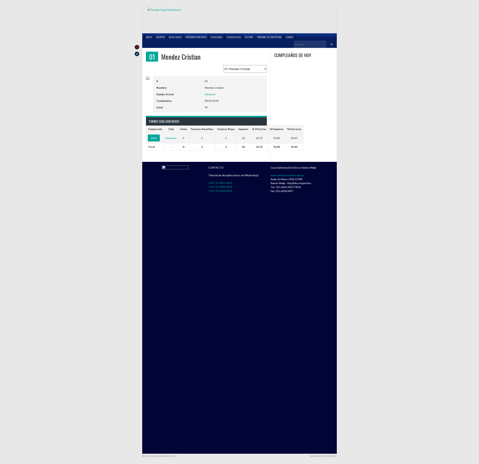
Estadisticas (234, 37)
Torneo (289, 37)
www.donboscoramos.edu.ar (287, 175)
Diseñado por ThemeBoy (323, 456)
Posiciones (216, 37)
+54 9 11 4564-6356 (220, 190)
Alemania (210, 94)
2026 (154, 138)
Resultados (175, 37)
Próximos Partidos (196, 37)
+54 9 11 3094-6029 (220, 186)
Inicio (149, 37)
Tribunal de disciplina (269, 37)
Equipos (160, 37)
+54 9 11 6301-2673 (220, 182)
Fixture (249, 37)
